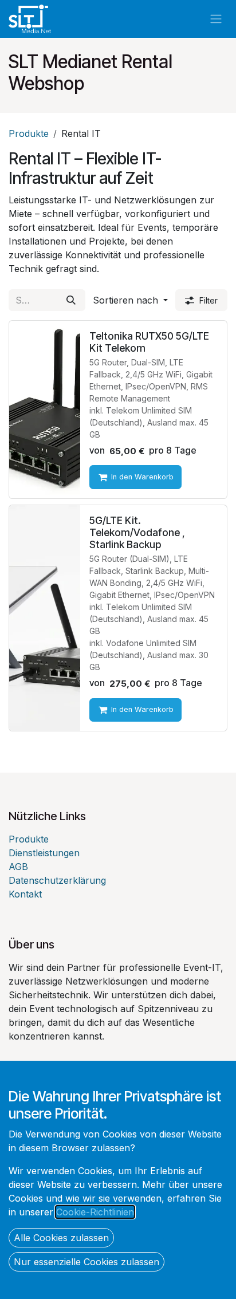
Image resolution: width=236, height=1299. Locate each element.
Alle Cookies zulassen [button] (61, 1237)
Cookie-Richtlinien (95, 1212)
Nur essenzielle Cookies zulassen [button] (86, 1261)
